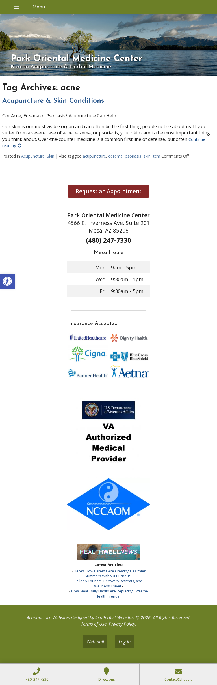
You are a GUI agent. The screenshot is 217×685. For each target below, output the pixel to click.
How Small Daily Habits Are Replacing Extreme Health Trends (109, 594)
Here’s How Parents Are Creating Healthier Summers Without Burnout (110, 573)
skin (147, 156)
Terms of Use (94, 624)
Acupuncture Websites (48, 618)
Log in (125, 642)
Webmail (95, 642)
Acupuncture (33, 156)
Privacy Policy (122, 624)
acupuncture (94, 156)
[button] (7, 281)
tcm (156, 156)
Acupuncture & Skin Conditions (53, 101)
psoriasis (133, 156)
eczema (115, 156)
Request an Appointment (109, 191)
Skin (50, 156)
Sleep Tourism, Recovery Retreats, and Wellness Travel (109, 583)
